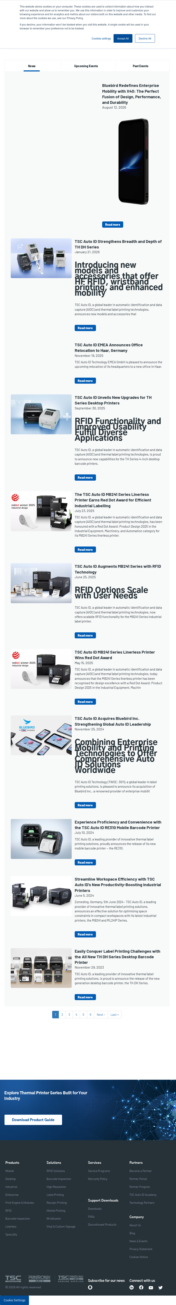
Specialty (11, 1234)
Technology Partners (141, 1203)
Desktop (10, 1179)
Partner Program (139, 1187)
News (31, 66)
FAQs (91, 1217)
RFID (8, 1211)
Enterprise (11, 1195)
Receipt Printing (57, 1203)
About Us (135, 1225)
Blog (132, 1233)
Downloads (95, 1209)
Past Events (140, 66)
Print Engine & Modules (19, 1203)
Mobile (9, 1171)
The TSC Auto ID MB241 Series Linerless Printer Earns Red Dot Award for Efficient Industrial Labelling (113, 500)
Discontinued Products (102, 1224)
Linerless (10, 1226)
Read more (112, 224)
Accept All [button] (123, 38)
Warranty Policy (97, 1179)
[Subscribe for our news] (90, 1287)
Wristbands (54, 1218)
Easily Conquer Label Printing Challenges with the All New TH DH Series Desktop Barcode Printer (117, 956)
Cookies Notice (138, 1257)
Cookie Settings (14, 1300)
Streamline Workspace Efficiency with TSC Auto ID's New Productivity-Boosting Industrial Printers (118, 884)
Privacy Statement (140, 1249)
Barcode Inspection (17, 1218)
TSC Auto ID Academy (142, 1195)
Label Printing (55, 1195)
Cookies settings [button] (101, 38)
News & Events (138, 1241)
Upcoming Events (86, 66)
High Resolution (56, 1187)
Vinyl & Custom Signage (61, 1226)
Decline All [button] (145, 38)
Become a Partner (140, 1171)
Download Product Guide (33, 1120)
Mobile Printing (56, 1211)
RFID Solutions (56, 1171)
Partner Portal (138, 1179)
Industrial (11, 1187)
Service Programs (99, 1171)
